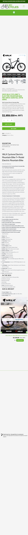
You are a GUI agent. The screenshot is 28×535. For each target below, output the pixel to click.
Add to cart (8, 124)
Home (3, 88)
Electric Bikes (10, 88)
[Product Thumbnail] (21, 56)
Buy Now (13, 128)
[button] (14, 12)
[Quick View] (15, 340)
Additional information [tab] (10, 145)
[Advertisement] (14, 30)
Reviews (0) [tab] (6, 146)
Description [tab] (6, 143)
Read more (20, 340)
